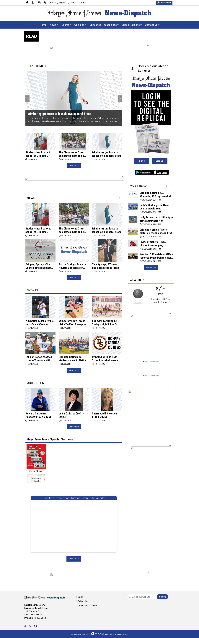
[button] (171, 280)
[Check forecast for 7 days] (137, 296)
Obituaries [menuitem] (95, 24)
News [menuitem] (53, 24)
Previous (27, 98)
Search (162, 597)
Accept (189, 633)
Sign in (141, 161)
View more (74, 165)
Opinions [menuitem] (79, 24)
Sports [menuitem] (65, 24)
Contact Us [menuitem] (151, 24)
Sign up (159, 161)
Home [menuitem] (43, 24)
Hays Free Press (151, 361)
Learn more (176, 633)
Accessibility (166, 3)
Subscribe (83, 601)
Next (120, 98)
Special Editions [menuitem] (131, 24)
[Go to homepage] (99, 13)
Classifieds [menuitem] (110, 24)
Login (80, 597)
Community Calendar (87, 605)
